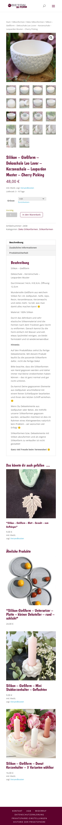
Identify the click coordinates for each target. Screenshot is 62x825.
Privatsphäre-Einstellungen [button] (29, 818)
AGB (28, 811)
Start (8, 22)
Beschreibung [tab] (16, 242)
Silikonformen (18, 22)
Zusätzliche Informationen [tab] (23, 247)
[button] (51, 37)
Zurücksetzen (23, 202)
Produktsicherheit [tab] (18, 252)
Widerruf (40, 811)
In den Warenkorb (31, 214)
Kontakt (17, 811)
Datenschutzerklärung (29, 814)
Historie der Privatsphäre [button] (29, 822)
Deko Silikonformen (35, 22)
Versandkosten (27, 188)
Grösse (10, 200)
